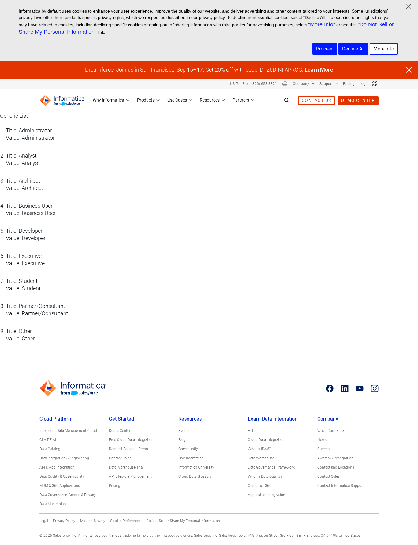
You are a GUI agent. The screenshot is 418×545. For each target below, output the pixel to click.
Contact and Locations (335, 467)
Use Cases (177, 100)
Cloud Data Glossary (194, 476)
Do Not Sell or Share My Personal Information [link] (183, 521)
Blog (182, 440)
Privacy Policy (64, 521)
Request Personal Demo (128, 449)
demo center (358, 100)
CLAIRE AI (47, 440)
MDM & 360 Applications (59, 486)
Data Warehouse (261, 458)
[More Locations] (285, 83)
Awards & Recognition (335, 458)
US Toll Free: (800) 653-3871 (253, 84)
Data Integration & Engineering (64, 458)
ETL (251, 430)
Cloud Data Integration (266, 440)
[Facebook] (330, 388)
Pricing (349, 84)
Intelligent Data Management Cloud (68, 430)
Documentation (191, 458)
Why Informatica (108, 100)
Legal (43, 521)
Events (183, 430)
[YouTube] (360, 388)
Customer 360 (259, 486)
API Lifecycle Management (130, 476)
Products (146, 100)
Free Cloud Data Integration (131, 440)
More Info (383, 49)
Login (364, 84)
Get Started (121, 419)
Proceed (325, 49)
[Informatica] (62, 100)
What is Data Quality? (265, 476)
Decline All (353, 49)
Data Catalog (49, 449)
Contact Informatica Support (340, 486)
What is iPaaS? (259, 449)
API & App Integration (56, 467)
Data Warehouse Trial (126, 467)
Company (301, 84)
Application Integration (266, 495)
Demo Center (119, 430)
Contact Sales (120, 458)
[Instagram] (375, 388)
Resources (210, 100)
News (322, 440)
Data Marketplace (53, 504)
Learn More (318, 69)
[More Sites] (375, 83)
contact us (316, 100)
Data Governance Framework (271, 467)
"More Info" (321, 24)
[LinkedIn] (345, 388)
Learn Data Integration (272, 419)
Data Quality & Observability (61, 476)
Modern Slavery (92, 521)
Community (188, 449)
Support (326, 84)
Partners (241, 100)
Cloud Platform (56, 419)
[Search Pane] (287, 100)
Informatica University (196, 467)
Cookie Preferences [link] (125, 521)
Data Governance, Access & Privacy (67, 495)
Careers (323, 449)
